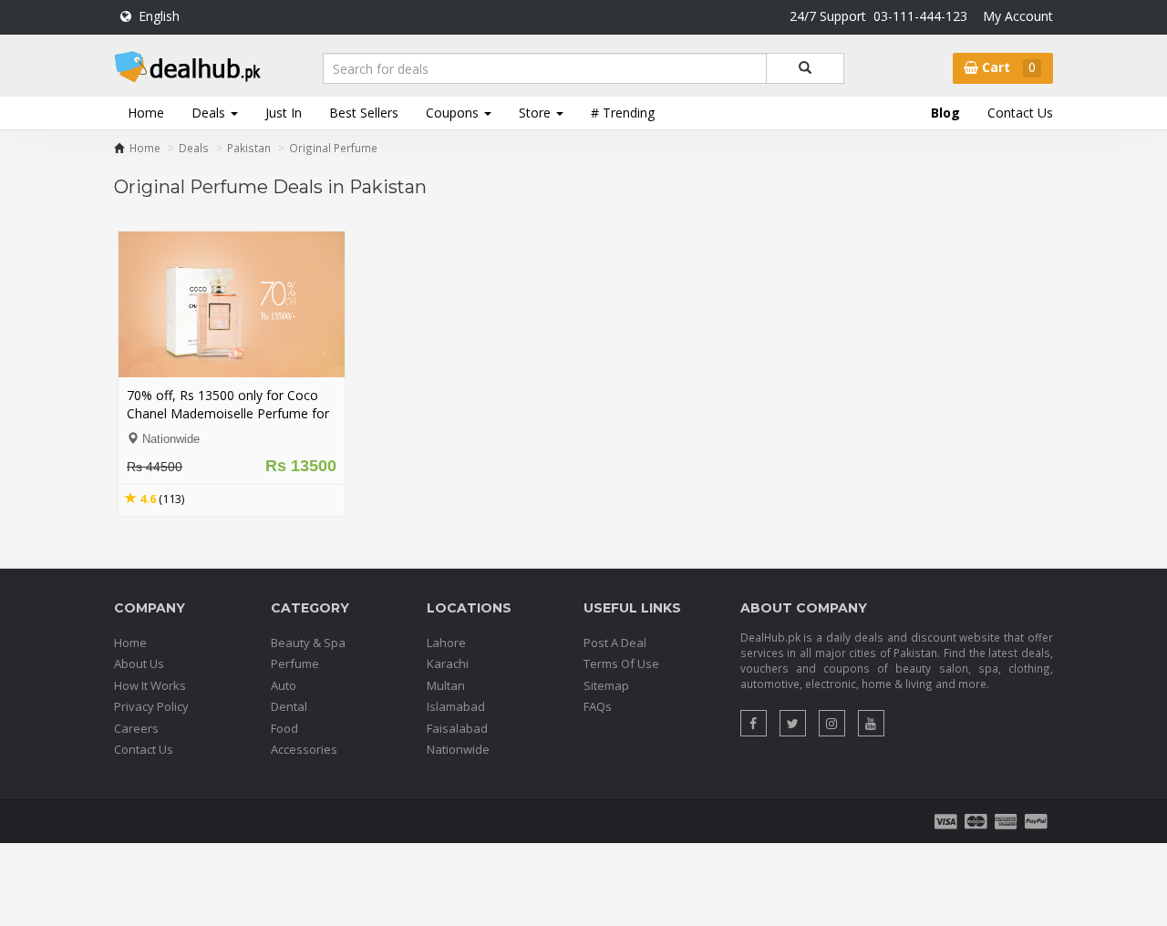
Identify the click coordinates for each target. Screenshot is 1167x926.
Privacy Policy (151, 706)
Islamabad (456, 706)
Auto (283, 685)
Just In (283, 112)
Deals (194, 147)
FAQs (598, 706)
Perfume (295, 663)
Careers (136, 728)
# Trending (623, 112)
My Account (1018, 16)
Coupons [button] (454, 112)
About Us (139, 663)
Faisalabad (457, 728)
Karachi (448, 663)
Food (284, 728)
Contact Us (1020, 112)
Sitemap (606, 685)
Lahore (446, 642)
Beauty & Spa (308, 642)
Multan (446, 685)
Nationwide (458, 749)
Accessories (304, 749)
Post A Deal (615, 642)
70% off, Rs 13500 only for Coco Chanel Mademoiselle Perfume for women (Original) (228, 413)
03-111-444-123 (920, 16)
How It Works (150, 685)
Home (146, 112)
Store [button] (536, 112)
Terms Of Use (621, 663)
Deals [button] (210, 112)
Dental (289, 706)
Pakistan (249, 147)
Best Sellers (363, 112)
